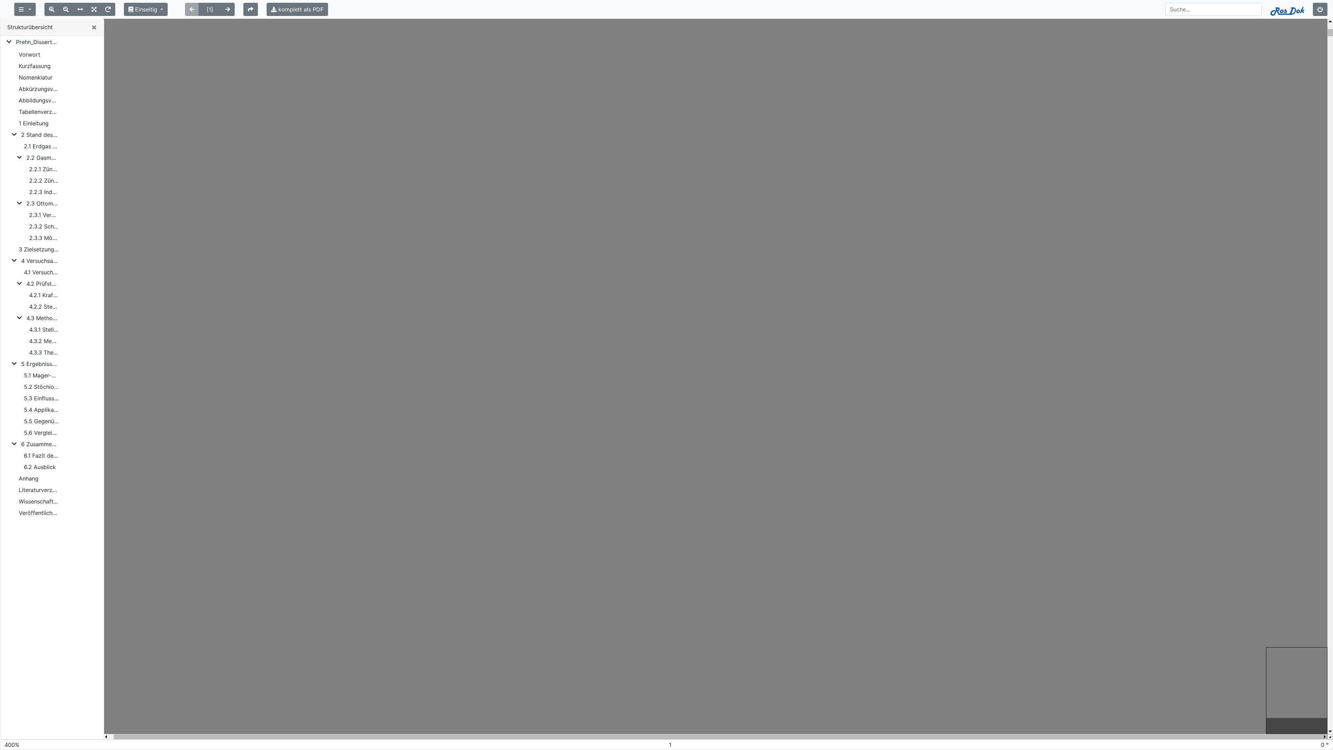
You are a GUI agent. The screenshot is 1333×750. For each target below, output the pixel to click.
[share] (250, 9)
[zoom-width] (80, 9)
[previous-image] (192, 9)
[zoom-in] (51, 9)
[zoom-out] (66, 9)
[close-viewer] (1320, 9)
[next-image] (228, 9)
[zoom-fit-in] (94, 9)
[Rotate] (108, 9)
